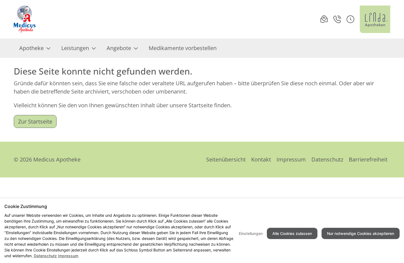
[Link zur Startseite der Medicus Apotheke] (26, 19)
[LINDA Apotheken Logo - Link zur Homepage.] (375, 19)
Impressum (291, 159)
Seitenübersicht (226, 159)
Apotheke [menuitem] (31, 48)
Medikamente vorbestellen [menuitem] (183, 48)
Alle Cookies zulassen (292, 233)
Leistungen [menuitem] (75, 48)
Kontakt (261, 159)
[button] (350, 19)
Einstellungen (251, 233)
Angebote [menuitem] (119, 48)
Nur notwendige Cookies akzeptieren (360, 233)
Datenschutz (327, 159)
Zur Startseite (35, 121)
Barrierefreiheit (368, 159)
